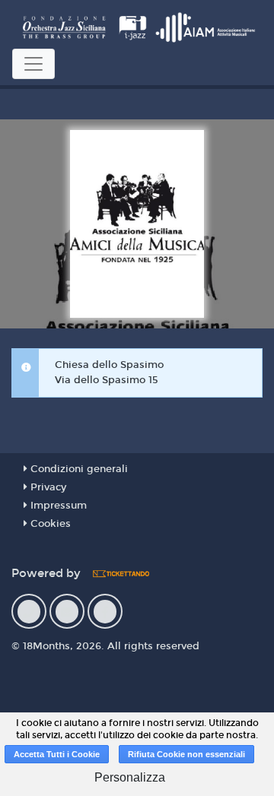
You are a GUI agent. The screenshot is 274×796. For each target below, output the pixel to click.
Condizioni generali (77, 469)
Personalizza (129, 777)
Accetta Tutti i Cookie (57, 754)
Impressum (57, 505)
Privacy (46, 487)
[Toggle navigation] (33, 64)
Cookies (49, 524)
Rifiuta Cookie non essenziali (186, 754)
